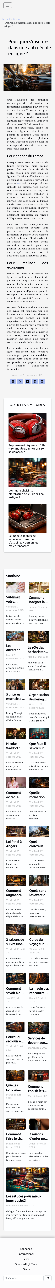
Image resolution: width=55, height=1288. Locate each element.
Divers (16, 19)
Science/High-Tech (26, 1264)
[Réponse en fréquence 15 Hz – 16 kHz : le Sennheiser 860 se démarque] (27, 427)
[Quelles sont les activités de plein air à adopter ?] (15, 1075)
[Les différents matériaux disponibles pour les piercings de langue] (15, 635)
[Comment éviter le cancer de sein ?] (16, 782)
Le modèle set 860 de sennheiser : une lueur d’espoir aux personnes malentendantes (23, 540)
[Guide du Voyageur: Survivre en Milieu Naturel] (39, 929)
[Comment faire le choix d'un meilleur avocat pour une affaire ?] (16, 1123)
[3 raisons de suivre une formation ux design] (16, 929)
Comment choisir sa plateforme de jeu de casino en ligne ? (26, 494)
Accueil (6, 19)
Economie (26, 1248)
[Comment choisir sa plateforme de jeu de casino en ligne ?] (27, 472)
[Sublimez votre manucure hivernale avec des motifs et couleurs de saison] (15, 586)
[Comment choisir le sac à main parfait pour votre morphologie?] (38, 1075)
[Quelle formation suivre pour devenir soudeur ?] (39, 782)
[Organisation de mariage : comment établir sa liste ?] (39, 684)
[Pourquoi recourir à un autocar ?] (15, 1026)
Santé (26, 1259)
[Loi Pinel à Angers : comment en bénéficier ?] (16, 831)
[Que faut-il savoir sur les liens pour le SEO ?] (39, 733)
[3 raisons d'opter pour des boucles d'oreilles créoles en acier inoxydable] (39, 1123)
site (19, 183)
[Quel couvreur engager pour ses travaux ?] (39, 831)
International (26, 1253)
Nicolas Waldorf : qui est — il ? (15, 748)
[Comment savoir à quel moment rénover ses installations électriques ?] (16, 978)
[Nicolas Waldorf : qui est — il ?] (16, 733)
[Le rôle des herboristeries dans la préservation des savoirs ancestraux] (38, 636)
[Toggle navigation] (8, 5)
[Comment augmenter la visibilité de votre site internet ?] (16, 880)
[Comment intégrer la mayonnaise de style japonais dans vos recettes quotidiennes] (39, 587)
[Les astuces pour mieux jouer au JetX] (27, 1179)
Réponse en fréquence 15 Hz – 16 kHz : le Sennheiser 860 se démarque (27, 448)
